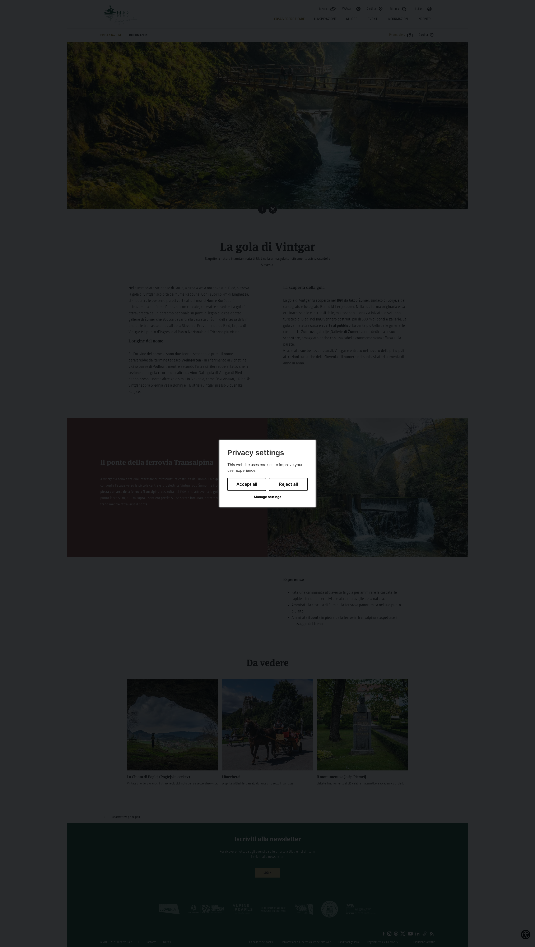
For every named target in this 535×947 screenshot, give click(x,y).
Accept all (246, 484)
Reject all (288, 484)
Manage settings (267, 497)
